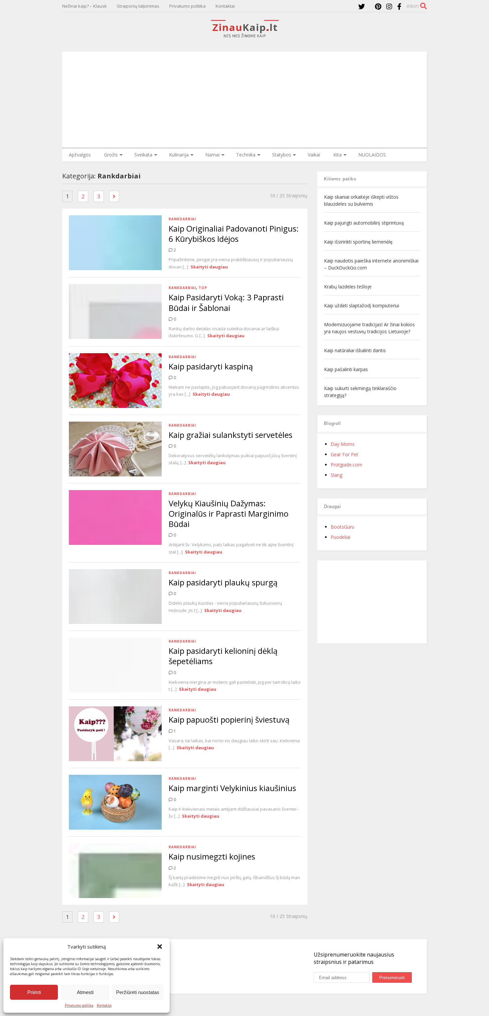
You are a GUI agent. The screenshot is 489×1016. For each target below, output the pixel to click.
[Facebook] (399, 6)
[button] (159, 946)
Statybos (281, 155)
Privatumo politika (79, 1005)
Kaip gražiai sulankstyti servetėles (230, 434)
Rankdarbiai (182, 219)
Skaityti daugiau (209, 267)
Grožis (111, 155)
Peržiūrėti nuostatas (137, 992)
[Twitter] (361, 6)
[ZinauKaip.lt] (244, 36)
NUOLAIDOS (372, 155)
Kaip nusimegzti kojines (212, 856)
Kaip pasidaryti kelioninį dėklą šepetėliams (223, 655)
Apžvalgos (80, 155)
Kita (337, 155)
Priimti (34, 992)
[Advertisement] (244, 98)
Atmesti (85, 992)
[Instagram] (389, 6)
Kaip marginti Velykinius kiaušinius (232, 787)
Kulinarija (179, 155)
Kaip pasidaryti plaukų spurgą (223, 582)
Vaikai (314, 155)
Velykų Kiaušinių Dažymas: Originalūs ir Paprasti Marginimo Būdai (228, 513)
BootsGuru (342, 527)
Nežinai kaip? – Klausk (84, 6)
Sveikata (143, 155)
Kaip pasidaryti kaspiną (211, 366)
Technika (245, 155)
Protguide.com (346, 464)
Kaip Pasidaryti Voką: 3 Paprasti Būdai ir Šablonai (226, 302)
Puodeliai (340, 537)
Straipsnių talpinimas (138, 6)
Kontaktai (104, 1005)
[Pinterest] (378, 6)
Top (203, 287)
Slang (336, 475)
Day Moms (343, 444)
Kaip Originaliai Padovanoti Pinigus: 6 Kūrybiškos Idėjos (234, 233)
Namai (212, 155)
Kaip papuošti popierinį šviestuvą (229, 719)
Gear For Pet (344, 454)
